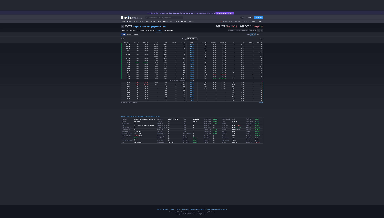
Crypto (177, 21)
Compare (133, 30)
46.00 (192, 50)
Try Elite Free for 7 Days (224, 13)
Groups (153, 21)
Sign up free (258, 17)
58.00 (192, 74)
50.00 (192, 58)
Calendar (191, 21)
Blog (183, 209)
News (147, 21)
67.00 (192, 94)
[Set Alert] (258, 30)
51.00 (192, 60)
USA (250, 30)
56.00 (192, 70)
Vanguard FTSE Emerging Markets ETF (149, 26)
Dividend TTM (126, 131)
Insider (159, 21)
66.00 (192, 92)
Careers (172, 209)
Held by (123, 116)
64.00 (192, 88)
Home (123, 21)
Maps (136, 21)
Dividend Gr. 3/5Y (127, 136)
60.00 (192, 78)
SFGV (134, 116)
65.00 (192, 90)
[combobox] (164, 17)
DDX (159, 116)
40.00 (192, 44)
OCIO (155, 116)
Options (159, 30)
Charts (142, 21)
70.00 (192, 98)
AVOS (148, 116)
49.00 (192, 56)
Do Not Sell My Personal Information (216, 209)
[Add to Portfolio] (261, 30)
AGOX (145, 116)
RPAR (141, 116)
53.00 (192, 64)
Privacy (192, 209)
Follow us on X (200, 209)
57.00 (192, 72)
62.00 (192, 84)
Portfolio (183, 21)
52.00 (192, 62)
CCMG (138, 116)
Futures (165, 21)
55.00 (192, 68)
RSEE (152, 116)
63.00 (192, 86)
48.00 (192, 54)
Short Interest (142, 30)
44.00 (192, 46)
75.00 (192, 100)
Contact (178, 209)
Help (260, 21)
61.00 (192, 82)
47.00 (192, 52)
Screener (129, 21)
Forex (171, 21)
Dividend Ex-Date (127, 134)
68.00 (192, 96)
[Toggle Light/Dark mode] (242, 17)
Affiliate (159, 209)
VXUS (127, 116)
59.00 (192, 76)
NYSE (254, 30)
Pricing (254, 21)
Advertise (165, 209)
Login (249, 17)
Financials (151, 30)
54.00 (192, 66)
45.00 (192, 48)
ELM (131, 116)
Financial (230, 30)
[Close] (381, 13)
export (261, 102)
